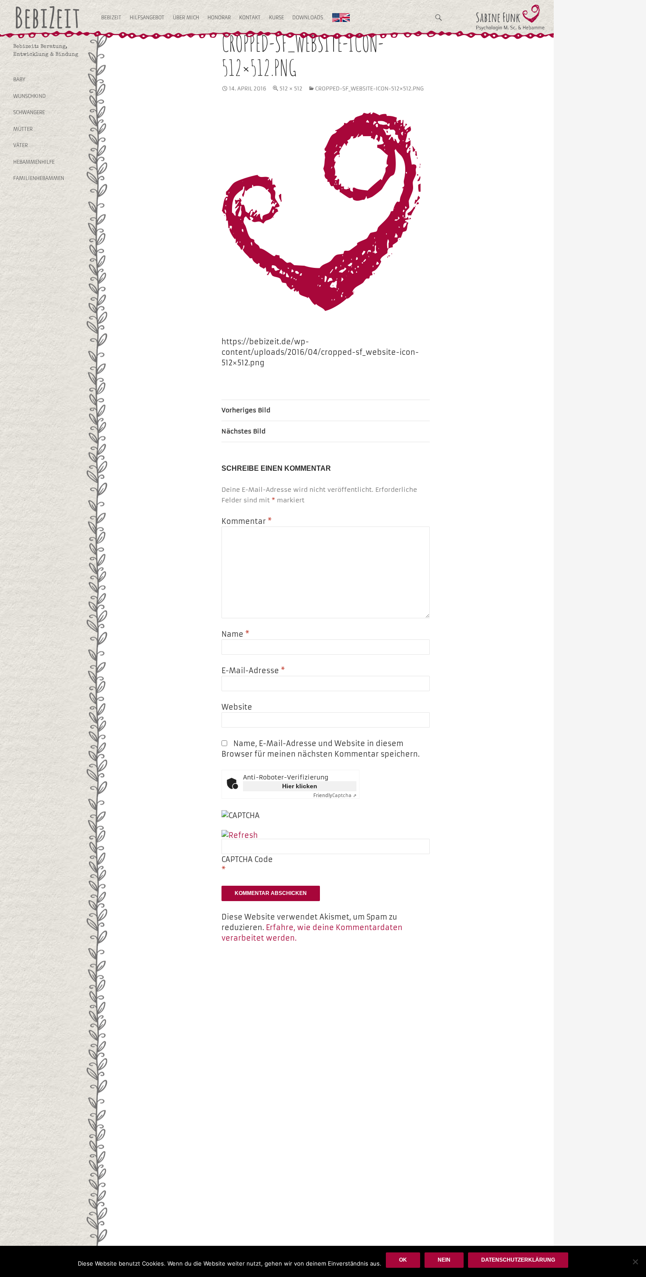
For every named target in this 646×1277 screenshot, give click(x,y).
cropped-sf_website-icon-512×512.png (369, 88)
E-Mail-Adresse (253, 670)
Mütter (23, 129)
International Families (341, 17)
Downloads (307, 17)
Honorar (219, 17)
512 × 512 (290, 88)
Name (235, 634)
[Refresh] (239, 835)
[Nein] (635, 1261)
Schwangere (29, 112)
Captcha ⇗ (334, 795)
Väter (20, 145)
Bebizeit (111, 17)
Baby (19, 79)
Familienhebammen (38, 178)
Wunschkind (29, 96)
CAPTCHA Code (247, 859)
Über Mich (186, 17)
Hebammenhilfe (33, 162)
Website (236, 707)
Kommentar (246, 521)
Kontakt (250, 17)
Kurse (276, 17)
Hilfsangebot (147, 17)
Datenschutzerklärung (518, 1260)
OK (403, 1260)
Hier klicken (299, 786)
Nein (444, 1260)
